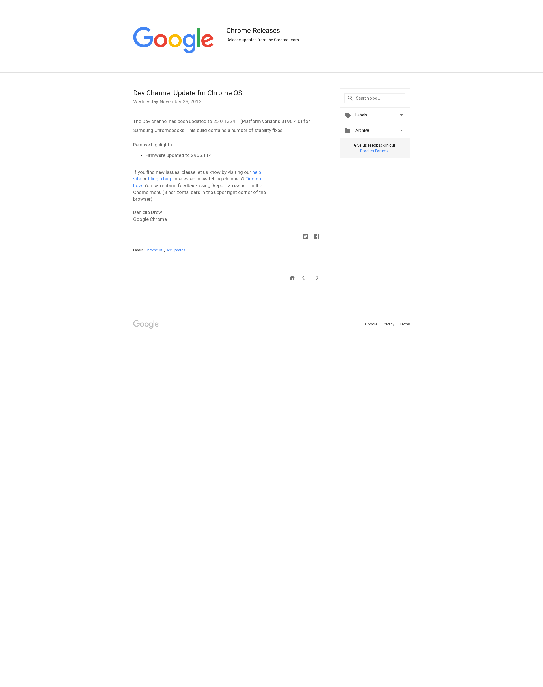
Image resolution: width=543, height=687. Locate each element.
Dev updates (175, 250)
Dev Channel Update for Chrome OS (187, 93)
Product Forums (374, 151)
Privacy (389, 324)
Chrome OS (154, 250)
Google (371, 324)
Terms (405, 324)
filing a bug (159, 179)
